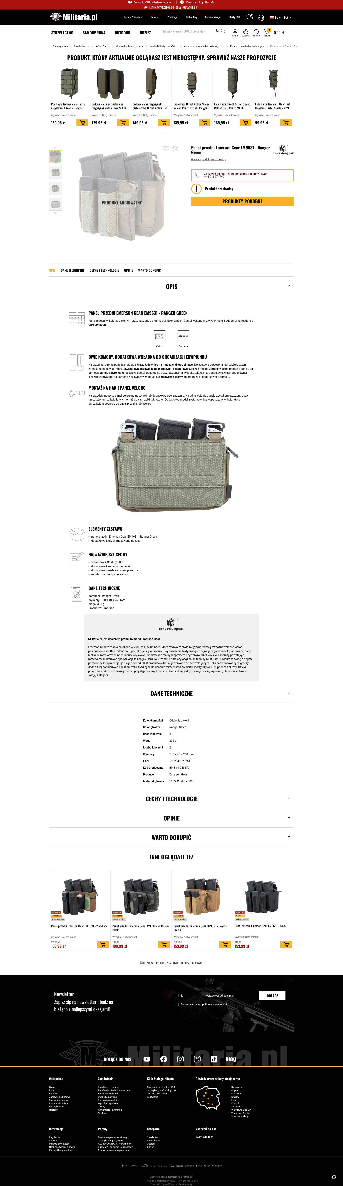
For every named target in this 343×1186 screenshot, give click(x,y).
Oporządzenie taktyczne (128, 46)
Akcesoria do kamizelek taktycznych (202, 46)
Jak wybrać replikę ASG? (110, 1140)
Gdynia (234, 1090)
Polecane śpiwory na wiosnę (112, 1137)
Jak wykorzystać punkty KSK (161, 1090)
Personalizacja (212, 17)
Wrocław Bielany (239, 1116)
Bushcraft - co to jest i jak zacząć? (115, 1147)
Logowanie (152, 1097)
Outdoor (151, 1143)
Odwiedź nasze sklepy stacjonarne (218, 1078)
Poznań (235, 1103)
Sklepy (252, 15)
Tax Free (102, 1113)
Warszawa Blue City (241, 1109)
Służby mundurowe (58, 1100)
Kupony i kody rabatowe (61, 1150)
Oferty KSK (234, 17)
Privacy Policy (157, 1184)
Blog (230, 1059)
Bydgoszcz (236, 1087)
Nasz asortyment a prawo (62, 1147)
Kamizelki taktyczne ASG (162, 46)
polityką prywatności (214, 1004)
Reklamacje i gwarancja (110, 1109)
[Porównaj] (166, 148)
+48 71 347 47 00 (204, 1137)
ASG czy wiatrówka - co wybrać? (114, 1143)
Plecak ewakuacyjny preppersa (114, 1150)
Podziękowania (56, 1106)
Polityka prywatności (59, 1143)
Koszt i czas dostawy (108, 1087)
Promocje (172, 17)
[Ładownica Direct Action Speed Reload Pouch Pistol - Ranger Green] (191, 84)
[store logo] (73, 17)
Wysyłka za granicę (108, 1103)
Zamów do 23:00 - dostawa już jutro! (153, 2)
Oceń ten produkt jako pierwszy (208, 159)
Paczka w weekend (108, 1093)
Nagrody (53, 1109)
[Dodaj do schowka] (175, 148)
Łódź (233, 1100)
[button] (287, 17)
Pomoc (52, 1090)
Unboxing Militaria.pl (157, 1093)
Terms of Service (177, 1184)
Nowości (155, 17)
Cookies (53, 1140)
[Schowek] (246, 33)
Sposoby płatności (107, 1100)
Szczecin (235, 1106)
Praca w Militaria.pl (58, 1103)
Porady (102, 1128)
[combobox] (193, 31)
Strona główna (60, 46)
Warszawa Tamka (240, 1113)
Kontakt (53, 1093)
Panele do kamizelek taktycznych (247, 46)
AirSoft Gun (101, 46)
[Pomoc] (261, 17)
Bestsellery (191, 17)
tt (208, 1059)
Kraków (235, 1097)
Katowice (236, 1093)
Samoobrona (153, 1140)
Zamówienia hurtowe (59, 1097)
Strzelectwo (80, 46)
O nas (52, 1087)
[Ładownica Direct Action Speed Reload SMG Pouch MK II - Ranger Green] (232, 84)
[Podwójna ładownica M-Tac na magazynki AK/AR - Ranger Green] (69, 84)
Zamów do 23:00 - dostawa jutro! (114, 1090)
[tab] (171, 291)
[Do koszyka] (82, 122)
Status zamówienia (107, 1097)
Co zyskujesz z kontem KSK (161, 1087)
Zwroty (101, 1106)
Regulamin (54, 1137)
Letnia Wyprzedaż (133, 17)
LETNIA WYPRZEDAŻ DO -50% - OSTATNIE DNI (173, 7)
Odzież (150, 1147)
